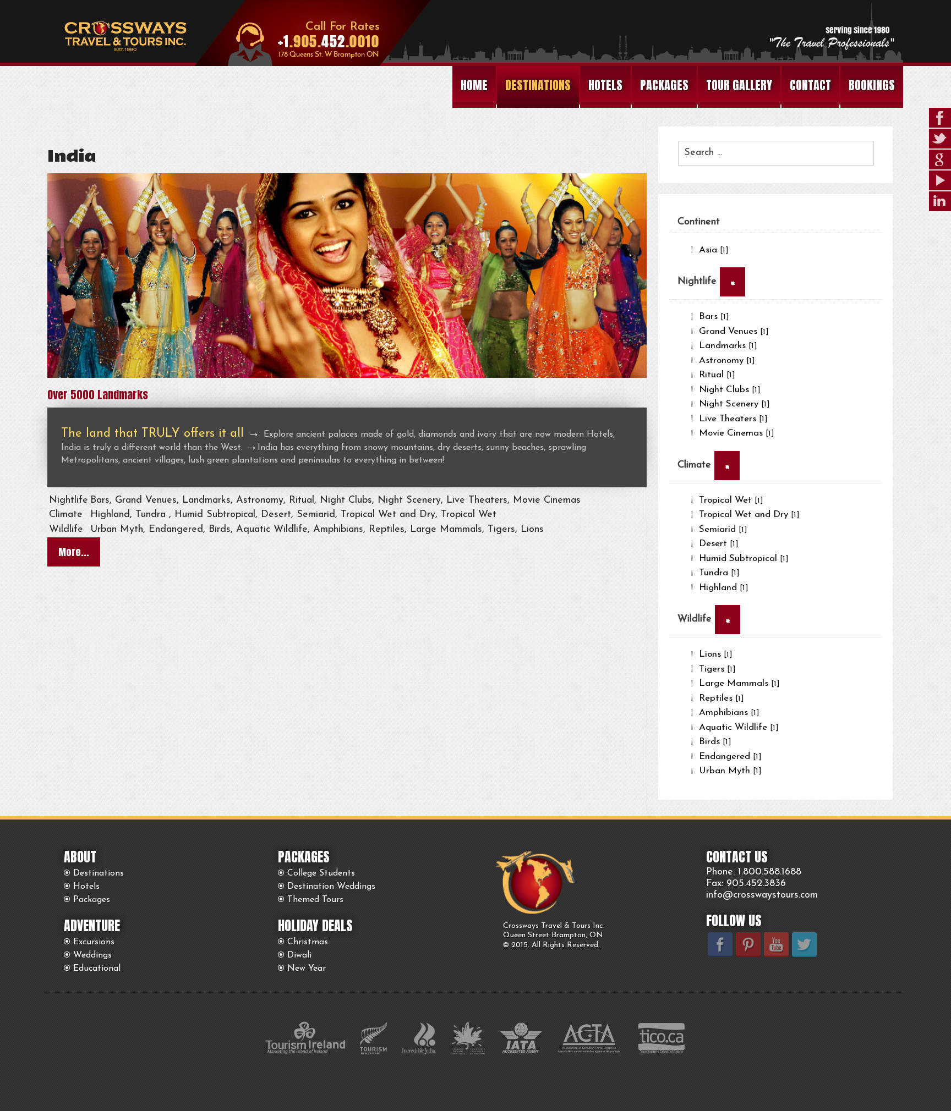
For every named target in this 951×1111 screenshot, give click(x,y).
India (71, 157)
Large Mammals (739, 683)
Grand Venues (734, 331)
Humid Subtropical (744, 558)
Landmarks (728, 345)
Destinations (98, 873)
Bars (714, 316)
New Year (306, 968)
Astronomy (727, 360)
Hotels (86, 886)
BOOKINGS (872, 85)
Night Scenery (734, 404)
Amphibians (729, 712)
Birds (715, 741)
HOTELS (605, 85)
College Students (321, 873)
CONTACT (810, 85)
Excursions (93, 942)
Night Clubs (730, 389)
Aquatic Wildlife (739, 727)
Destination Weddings (331, 886)
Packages (91, 899)
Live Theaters (733, 419)
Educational (97, 968)
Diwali (299, 955)
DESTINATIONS (538, 85)
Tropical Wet (731, 500)
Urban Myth (730, 771)
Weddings (92, 955)
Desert (719, 543)
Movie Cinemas (736, 433)
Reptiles (721, 698)
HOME (474, 85)
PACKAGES (664, 85)
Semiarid (723, 529)
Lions (716, 654)
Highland (723, 587)
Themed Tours (315, 899)
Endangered (730, 756)
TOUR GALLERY (739, 85)
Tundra (719, 573)
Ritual (717, 375)
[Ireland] (347, 376)
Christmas (307, 942)
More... (73, 551)
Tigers (717, 669)
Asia (714, 250)
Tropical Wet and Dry (749, 514)
